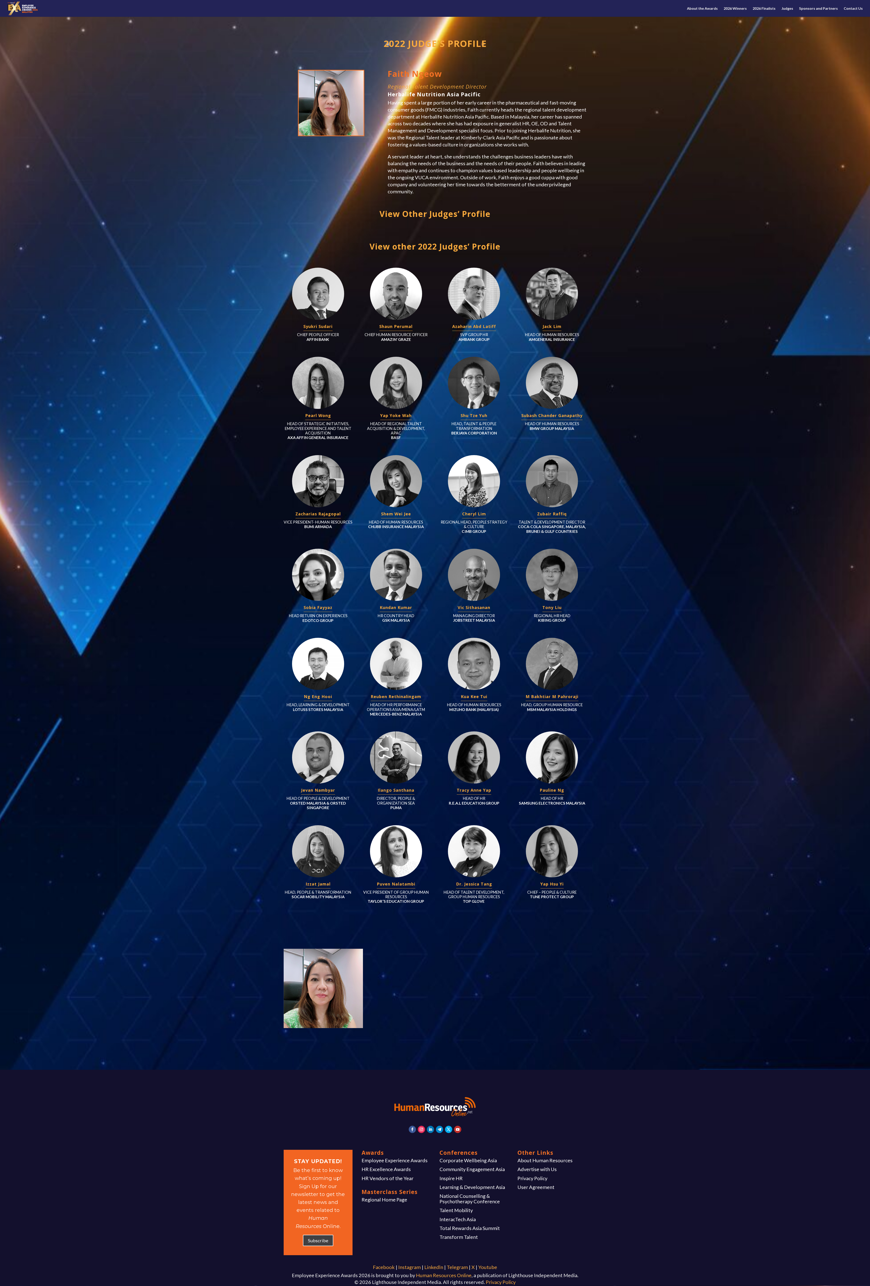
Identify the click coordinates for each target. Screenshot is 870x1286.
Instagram (409, 1267)
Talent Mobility (456, 1210)
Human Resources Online (443, 1275)
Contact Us (853, 8)
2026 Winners (735, 8)
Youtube (487, 1267)
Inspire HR (451, 1178)
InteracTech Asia (458, 1219)
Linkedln (433, 1267)
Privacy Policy (532, 1178)
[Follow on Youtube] (457, 1129)
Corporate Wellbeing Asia (468, 1160)
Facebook (384, 1267)
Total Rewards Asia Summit (470, 1228)
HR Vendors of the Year (387, 1178)
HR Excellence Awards (386, 1169)
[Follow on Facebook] (412, 1129)
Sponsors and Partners (818, 8)
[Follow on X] (448, 1129)
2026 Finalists (764, 8)
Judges (787, 8)
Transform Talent (459, 1237)
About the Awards (702, 8)
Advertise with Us (537, 1169)
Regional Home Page (384, 1199)
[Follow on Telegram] (439, 1129)
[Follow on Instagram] (421, 1129)
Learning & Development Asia (472, 1187)
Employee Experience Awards (395, 1160)
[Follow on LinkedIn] (430, 1129)
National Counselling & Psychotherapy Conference (470, 1198)
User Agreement (535, 1187)
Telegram (457, 1267)
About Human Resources (545, 1160)
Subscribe (318, 1240)
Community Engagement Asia (472, 1169)
